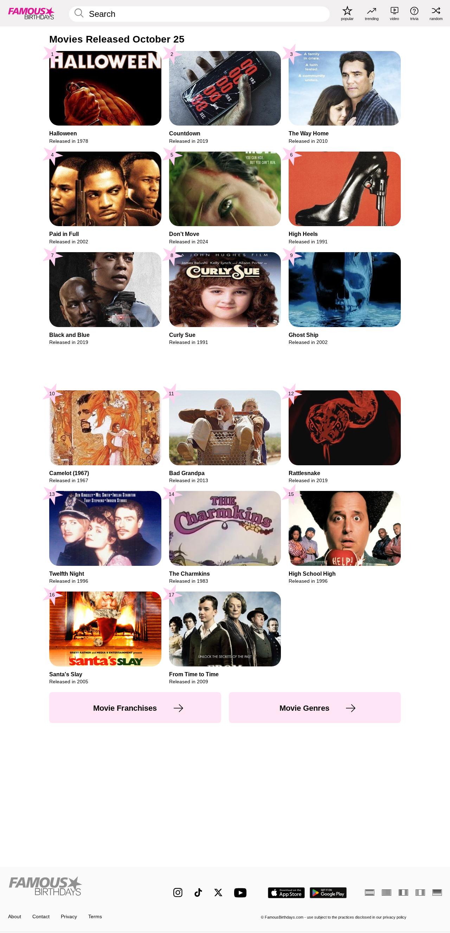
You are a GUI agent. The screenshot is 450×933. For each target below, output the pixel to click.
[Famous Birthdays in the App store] (286, 892)
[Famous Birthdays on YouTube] (242, 892)
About (14, 916)
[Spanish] (369, 892)
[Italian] (420, 892)
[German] (437, 892)
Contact (41, 916)
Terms (95, 916)
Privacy (69, 916)
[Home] (78, 887)
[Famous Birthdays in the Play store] (328, 892)
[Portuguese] (386, 892)
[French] (403, 892)
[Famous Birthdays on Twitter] (218, 892)
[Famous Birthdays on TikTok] (198, 892)
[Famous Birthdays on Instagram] (177, 892)
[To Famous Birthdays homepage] (31, 13)
